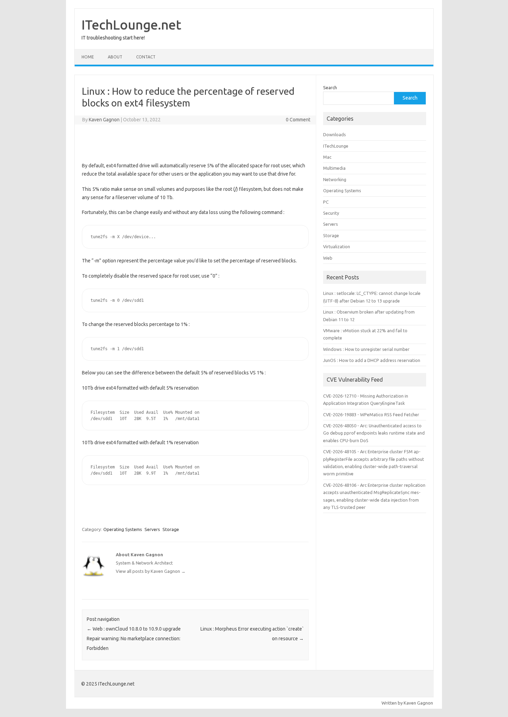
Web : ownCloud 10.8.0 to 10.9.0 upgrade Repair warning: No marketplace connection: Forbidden (134, 638)
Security (331, 213)
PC (326, 201)
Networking (334, 179)
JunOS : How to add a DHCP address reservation (371, 360)
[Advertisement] (195, 141)
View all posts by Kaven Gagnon (151, 571)
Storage (170, 529)
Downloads (334, 134)
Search (330, 87)
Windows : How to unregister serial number (366, 349)
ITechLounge (335, 145)
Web (327, 257)
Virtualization (336, 246)
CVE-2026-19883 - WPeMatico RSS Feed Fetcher (371, 414)
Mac (327, 157)
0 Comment (298, 119)
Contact (146, 57)
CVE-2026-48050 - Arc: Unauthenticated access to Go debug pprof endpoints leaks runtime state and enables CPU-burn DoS (374, 433)
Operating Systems (122, 529)
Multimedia (334, 168)
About (115, 57)
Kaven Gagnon (104, 119)
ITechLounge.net (131, 24)
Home (88, 57)
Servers (152, 529)
